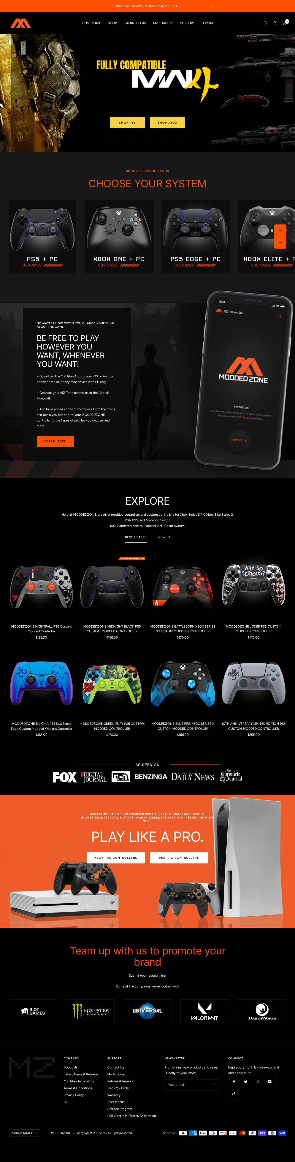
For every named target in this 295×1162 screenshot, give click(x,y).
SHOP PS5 (127, 122)
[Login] (275, 23)
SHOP (112, 23)
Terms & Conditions (78, 1088)
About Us (71, 1067)
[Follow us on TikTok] (234, 1094)
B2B (66, 1102)
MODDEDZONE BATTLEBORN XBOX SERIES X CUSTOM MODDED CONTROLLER (182, 629)
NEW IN (164, 537)
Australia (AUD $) (22, 1133)
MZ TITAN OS (163, 23)
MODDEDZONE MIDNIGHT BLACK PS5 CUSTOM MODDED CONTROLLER (112, 629)
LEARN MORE (55, 441)
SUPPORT (187, 23)
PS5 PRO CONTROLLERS (179, 857)
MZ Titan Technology (79, 1081)
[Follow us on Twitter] (246, 1082)
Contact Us (115, 1067)
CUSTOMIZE (91, 23)
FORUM (207, 23)
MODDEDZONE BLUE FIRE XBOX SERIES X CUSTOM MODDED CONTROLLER (182, 726)
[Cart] (284, 23)
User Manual (116, 1102)
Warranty (114, 1095)
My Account (116, 1074)
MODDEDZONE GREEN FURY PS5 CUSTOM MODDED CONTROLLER (112, 726)
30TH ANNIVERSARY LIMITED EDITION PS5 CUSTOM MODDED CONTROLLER (253, 726)
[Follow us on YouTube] (270, 1082)
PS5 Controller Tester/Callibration (131, 1116)
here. (162, 976)
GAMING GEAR (135, 23)
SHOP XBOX (167, 122)
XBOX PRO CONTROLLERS (116, 857)
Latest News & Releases (81, 1074)
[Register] (213, 1084)
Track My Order (118, 1088)
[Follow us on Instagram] (258, 1082)
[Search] (266, 23)
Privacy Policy (74, 1095)
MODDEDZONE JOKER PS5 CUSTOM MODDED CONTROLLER (253, 629)
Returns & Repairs (120, 1081)
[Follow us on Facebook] (234, 1082)
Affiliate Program (119, 1109)
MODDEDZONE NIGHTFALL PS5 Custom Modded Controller (41, 629)
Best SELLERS (136, 537)
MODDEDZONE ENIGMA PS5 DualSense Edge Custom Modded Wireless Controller (41, 726)
